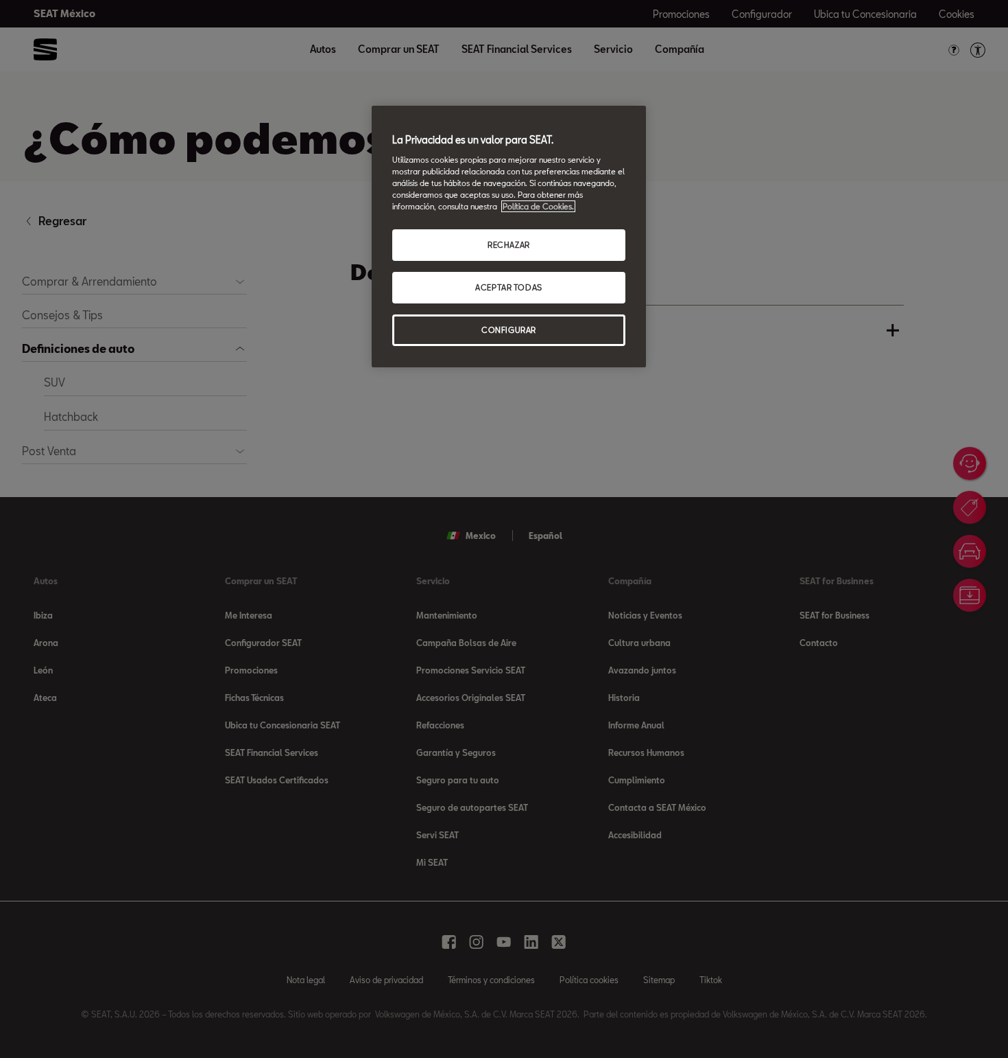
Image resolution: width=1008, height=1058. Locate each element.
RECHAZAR (509, 244)
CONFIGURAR (508, 329)
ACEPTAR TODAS (508, 287)
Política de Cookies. (538, 206)
